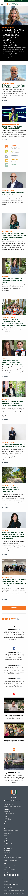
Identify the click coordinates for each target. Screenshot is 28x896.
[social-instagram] (13, 875)
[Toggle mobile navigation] (2, 3)
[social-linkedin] (15, 875)
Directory (6, 835)
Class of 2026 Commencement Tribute (14, 740)
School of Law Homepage (8, 317)
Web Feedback (7, 852)
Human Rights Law (7, 231)
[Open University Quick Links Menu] (26, 1)
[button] (24, 891)
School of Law (7, 811)
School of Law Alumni (8, 27)
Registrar (6, 836)
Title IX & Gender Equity (9, 886)
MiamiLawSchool (12, 652)
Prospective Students (9, 813)
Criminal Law (5, 399)
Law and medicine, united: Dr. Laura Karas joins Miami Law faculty (12, 280)
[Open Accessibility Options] (2, 1)
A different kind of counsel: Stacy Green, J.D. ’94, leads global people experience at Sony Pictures (13, 37)
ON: (11, 619)
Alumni (5, 816)
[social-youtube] (10, 875)
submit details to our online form (16, 893)
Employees (6, 818)
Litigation (4, 358)
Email (5, 845)
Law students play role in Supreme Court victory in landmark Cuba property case (12, 362)
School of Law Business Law (9, 530)
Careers (5, 838)
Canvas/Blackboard (8, 843)
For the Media (7, 850)
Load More (14, 607)
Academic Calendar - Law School (11, 830)
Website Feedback (8, 887)
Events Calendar (7, 833)
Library (5, 821)
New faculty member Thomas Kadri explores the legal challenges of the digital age (12, 403)
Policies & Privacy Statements (10, 860)
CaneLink (6, 841)
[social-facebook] (5, 875)
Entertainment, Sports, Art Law (10, 124)
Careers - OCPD (7, 820)
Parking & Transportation (9, 869)
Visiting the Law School (9, 866)
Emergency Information (9, 883)
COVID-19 (6, 840)
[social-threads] (18, 875)
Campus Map (7, 867)
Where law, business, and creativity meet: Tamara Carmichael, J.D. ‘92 (10, 489)
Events (5, 824)
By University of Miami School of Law (14, 718)
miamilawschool (12, 629)
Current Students (8, 815)
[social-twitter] (7, 875)
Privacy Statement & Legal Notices (11, 884)
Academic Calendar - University (11, 832)
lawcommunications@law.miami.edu (12, 806)
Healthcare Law (6, 276)
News (5, 823)
